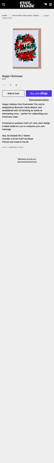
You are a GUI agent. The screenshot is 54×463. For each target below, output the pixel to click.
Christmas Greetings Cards (25, 15)
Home (4, 15)
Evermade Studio (16, 147)
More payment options (39, 100)
